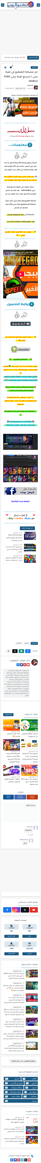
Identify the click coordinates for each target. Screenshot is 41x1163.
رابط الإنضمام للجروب (15, 215)
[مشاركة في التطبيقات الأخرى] (8, 651)
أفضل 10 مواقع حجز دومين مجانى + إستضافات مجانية (13, 559)
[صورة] (32, 973)
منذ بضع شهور (17, 532)
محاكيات (18, 643)
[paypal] (21, 664)
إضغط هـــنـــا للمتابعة (20, 501)
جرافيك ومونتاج (14, 1087)
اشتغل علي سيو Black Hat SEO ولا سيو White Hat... (29, 782)
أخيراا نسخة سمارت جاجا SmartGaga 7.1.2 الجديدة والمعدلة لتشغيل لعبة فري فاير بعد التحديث (14, 1000)
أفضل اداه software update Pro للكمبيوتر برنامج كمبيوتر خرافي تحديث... (14, 1141)
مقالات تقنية (13, 1096)
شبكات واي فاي (13, 1092)
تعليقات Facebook (20, 797)
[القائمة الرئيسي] (38, 5)
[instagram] (16, 910)
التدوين (34, 67)
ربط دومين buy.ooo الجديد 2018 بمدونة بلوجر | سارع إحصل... (14, 549)
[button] (28, 651)
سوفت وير (30, 1092)
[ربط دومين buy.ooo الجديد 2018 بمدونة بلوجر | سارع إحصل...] (30, 548)
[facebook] (18, 664)
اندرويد (31, 1087)
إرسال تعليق (30, 805)
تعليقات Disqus (8, 797)
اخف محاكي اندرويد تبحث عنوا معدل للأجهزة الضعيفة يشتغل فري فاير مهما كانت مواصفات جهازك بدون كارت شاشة (14, 1024)
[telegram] (22, 1159)
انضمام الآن (11, 953)
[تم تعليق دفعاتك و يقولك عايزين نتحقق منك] (32, 1120)
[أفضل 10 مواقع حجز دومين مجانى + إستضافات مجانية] (30, 559)
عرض (29, 936)
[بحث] (2, 5)
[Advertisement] (20, 32)
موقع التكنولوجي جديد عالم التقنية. (23, 1061)
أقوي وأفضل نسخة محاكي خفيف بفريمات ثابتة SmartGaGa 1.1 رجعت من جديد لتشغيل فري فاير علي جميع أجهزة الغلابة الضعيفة (13, 1036)
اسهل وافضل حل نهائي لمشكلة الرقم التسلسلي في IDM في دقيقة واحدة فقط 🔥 (13, 988)
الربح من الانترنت (14, 1083)
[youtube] (28, 664)
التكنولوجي (11, 1156)
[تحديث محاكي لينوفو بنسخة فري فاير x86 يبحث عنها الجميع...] (32, 1130)
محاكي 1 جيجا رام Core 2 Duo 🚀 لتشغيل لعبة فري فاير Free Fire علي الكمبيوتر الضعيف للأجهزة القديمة (14, 1012)
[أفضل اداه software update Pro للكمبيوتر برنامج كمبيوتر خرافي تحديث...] (32, 1140)
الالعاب (30, 1079)
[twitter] (25, 910)
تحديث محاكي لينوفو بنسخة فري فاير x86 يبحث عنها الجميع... (14, 1130)
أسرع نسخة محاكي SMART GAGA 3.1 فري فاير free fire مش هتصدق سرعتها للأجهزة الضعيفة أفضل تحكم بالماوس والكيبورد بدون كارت (14, 976)
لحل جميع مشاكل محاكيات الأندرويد (20, 222)
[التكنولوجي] (20, 5)
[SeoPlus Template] (32, 1155)
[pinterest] (24, 664)
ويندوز (21, 1101)
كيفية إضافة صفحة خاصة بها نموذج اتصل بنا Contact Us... (14, 538)
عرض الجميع (11, 936)
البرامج (12, 1079)
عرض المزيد (8, 714)
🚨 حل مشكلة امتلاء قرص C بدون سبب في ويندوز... (14, 58)
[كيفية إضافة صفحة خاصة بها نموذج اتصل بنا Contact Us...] (30, 536)
